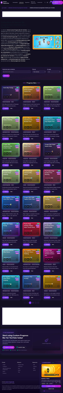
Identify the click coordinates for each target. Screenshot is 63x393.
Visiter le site (51, 388)
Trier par (34, 69)
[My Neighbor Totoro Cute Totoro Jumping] (11, 282)
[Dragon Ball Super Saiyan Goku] (52, 150)
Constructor (39, 2)
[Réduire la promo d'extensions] (60, 363)
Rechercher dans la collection (9, 69)
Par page (49, 69)
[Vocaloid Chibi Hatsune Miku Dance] (31, 176)
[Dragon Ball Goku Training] (52, 203)
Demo (4, 371)
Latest (19, 370)
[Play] (7, 97)
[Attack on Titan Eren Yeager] (52, 93)
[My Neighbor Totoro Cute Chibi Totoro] (11, 203)
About (34, 370)
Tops (19, 368)
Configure (5, 366)
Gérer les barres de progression (7, 369)
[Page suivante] (36, 303)
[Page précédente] (27, 303)
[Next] (10, 97)
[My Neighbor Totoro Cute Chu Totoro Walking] (31, 256)
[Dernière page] (38, 303)
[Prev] (5, 97)
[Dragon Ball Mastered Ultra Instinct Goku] (11, 150)
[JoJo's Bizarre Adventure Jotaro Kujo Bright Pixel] (52, 123)
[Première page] (25, 303)
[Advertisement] (31, 14)
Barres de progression (33, 2)
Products (4, 373)
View (11, 108)
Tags (19, 372)
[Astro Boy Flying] (11, 93)
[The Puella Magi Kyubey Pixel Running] (52, 176)
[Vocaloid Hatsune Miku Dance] (11, 256)
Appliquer (6, 75)
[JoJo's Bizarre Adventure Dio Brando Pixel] (31, 123)
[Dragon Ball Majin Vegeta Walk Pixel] (31, 203)
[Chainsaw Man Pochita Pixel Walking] (11, 176)
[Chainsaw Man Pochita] (31, 282)
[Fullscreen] (17, 97)
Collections (21, 2)
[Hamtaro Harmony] (52, 282)
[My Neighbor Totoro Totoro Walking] (11, 123)
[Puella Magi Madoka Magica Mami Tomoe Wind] (31, 229)
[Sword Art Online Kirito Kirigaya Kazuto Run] (31, 93)
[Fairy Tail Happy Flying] (11, 229)
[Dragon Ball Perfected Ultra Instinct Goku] (52, 229)
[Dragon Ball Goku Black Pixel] (31, 150)
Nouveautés (15, 2)
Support (35, 366)
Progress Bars (21, 364)
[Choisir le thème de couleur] (47, 2)
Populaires (27, 2)
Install (4, 364)
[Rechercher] (45, 2)
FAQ (34, 364)
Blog (34, 368)
